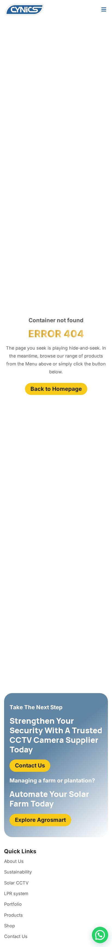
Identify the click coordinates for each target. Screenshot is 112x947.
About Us (14, 861)
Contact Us (15, 936)
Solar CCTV (16, 883)
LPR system (16, 893)
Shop (9, 925)
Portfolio (13, 904)
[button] (100, 935)
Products (13, 915)
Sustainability (18, 872)
